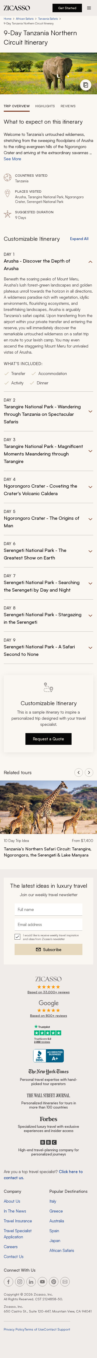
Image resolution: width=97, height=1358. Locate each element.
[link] (48, 822)
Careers (11, 1246)
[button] (48, 322)
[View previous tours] (78, 772)
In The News (15, 1211)
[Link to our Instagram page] (19, 1281)
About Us (12, 1201)
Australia (56, 1220)
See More (12, 158)
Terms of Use (34, 1329)
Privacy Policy (14, 1329)
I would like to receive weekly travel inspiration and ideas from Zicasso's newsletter (51, 937)
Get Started (67, 8)
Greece (56, 1211)
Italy (52, 1201)
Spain (54, 1230)
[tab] (17, 106)
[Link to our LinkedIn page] (31, 1281)
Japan (54, 1240)
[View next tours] (89, 772)
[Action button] (89, 8)
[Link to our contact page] (65, 1281)
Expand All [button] (79, 238)
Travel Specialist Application (18, 1233)
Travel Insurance (18, 1220)
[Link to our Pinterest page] (53, 1281)
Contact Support (57, 1329)
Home (7, 18)
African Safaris (24, 18)
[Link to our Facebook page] (8, 1281)
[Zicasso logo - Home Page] (17, 8)
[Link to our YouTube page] (42, 1281)
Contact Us (14, 1256)
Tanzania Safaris (48, 18)
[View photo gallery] (85, 85)
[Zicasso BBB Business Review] (48, 1056)
